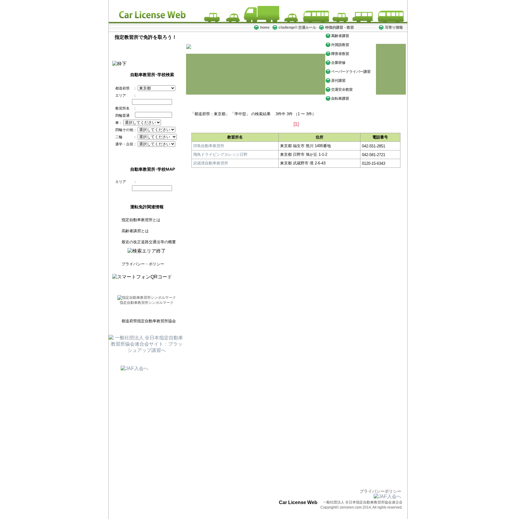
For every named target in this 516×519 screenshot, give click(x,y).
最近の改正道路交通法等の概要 (149, 242)
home (265, 27)
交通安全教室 (342, 89)
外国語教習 (340, 45)
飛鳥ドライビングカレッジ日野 (220, 154)
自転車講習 (340, 98)
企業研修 (338, 63)
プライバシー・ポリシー (143, 264)
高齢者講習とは (135, 231)
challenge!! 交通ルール (297, 27)
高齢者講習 (340, 36)
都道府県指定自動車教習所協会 (149, 321)
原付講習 (338, 80)
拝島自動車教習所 (208, 146)
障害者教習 (340, 54)
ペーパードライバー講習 (351, 72)
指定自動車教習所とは (141, 220)
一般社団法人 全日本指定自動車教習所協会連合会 (363, 502)
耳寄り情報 (394, 27)
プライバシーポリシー (380, 491)
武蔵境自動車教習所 (210, 163)
